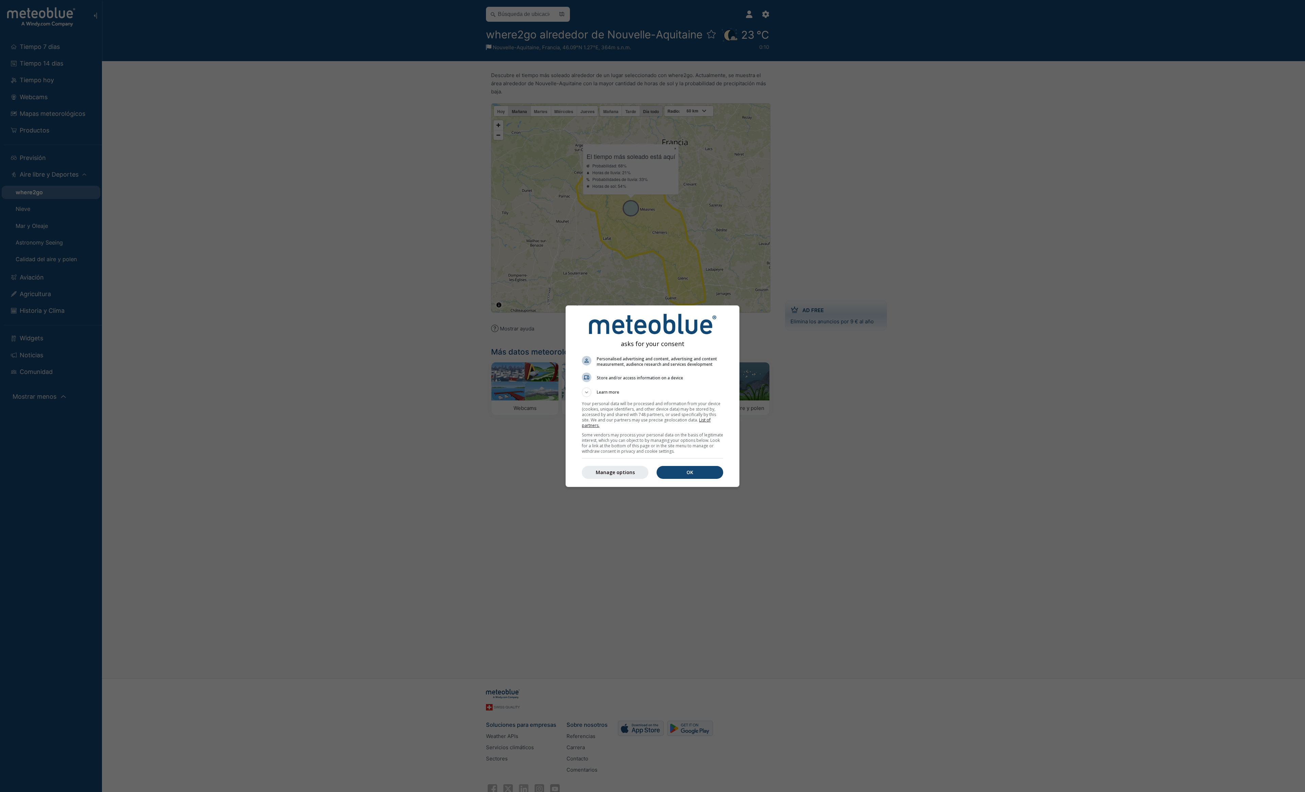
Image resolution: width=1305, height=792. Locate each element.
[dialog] (653, 396)
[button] (652, 392)
